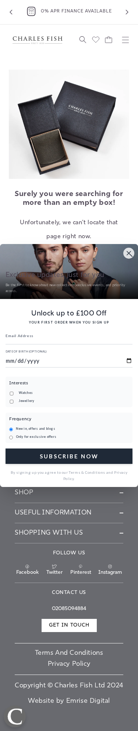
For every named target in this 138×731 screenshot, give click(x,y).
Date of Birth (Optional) (26, 351)
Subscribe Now (69, 456)
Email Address (19, 335)
